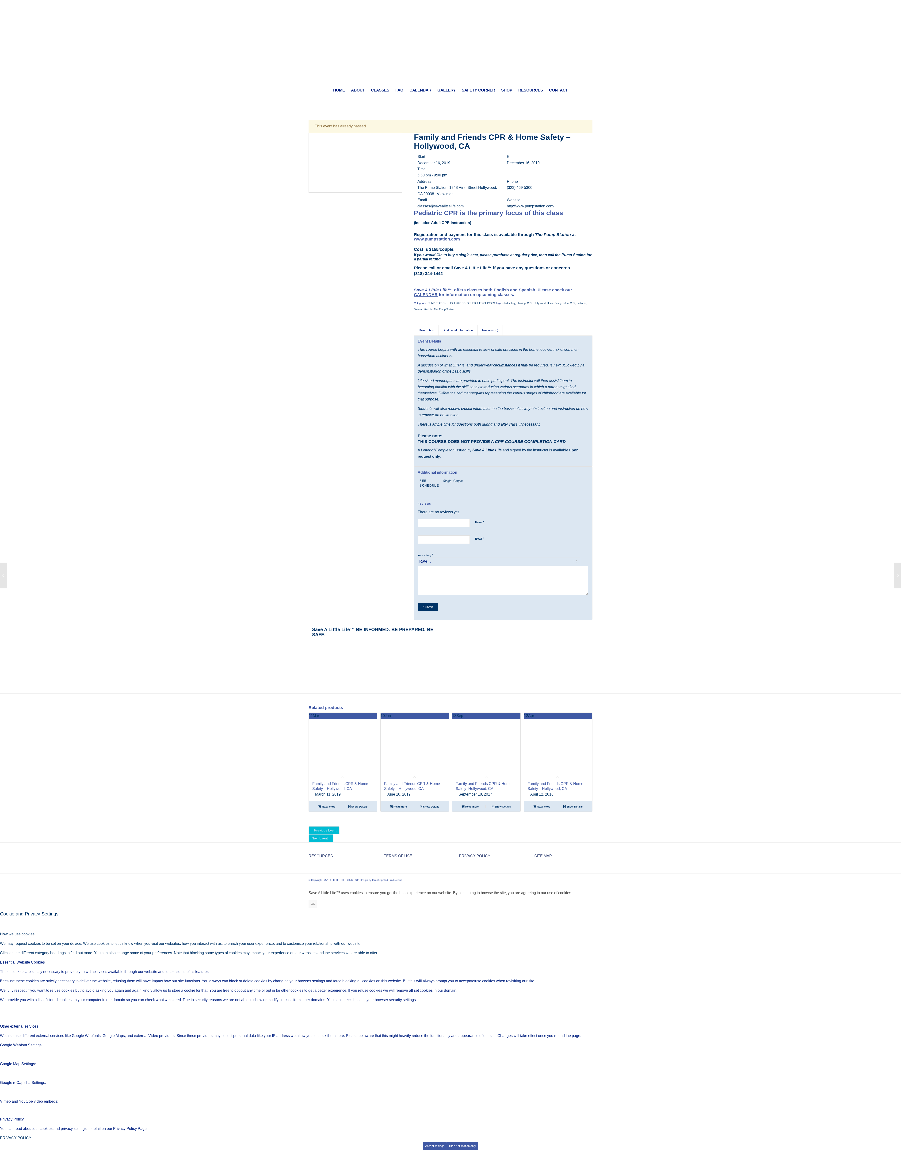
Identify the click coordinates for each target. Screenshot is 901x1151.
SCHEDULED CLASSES (481, 303)
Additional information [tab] (458, 330)
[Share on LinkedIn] (311, 654)
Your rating (425, 555)
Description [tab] (426, 330)
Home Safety (554, 303)
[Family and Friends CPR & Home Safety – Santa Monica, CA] (897, 575)
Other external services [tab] (19, 1026)
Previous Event (325, 830)
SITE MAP (543, 856)
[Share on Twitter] (311, 648)
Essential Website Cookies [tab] (22, 962)
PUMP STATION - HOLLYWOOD (447, 303)
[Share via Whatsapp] (311, 685)
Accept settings (434, 1146)
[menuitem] (339, 90)
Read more (328, 806)
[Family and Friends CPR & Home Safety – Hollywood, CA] (3, 575)
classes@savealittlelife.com (440, 206)
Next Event (320, 838)
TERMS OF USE (398, 856)
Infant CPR (569, 303)
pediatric (581, 303)
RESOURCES (321, 856)
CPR (529, 303)
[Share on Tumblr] (311, 661)
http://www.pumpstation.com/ (530, 206)
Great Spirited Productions (387, 880)
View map (445, 194)
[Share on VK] (311, 673)
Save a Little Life (423, 309)
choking (521, 303)
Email (479, 538)
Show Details (359, 806)
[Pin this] (311, 667)
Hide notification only (462, 1146)
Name (479, 522)
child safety (509, 303)
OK (313, 904)
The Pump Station (444, 309)
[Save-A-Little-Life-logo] (450, 41)
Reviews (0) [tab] (490, 330)
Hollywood (540, 303)
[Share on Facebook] (311, 642)
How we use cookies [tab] (17, 934)
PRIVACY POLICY (474, 856)
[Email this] (311, 679)
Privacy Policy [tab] (12, 1119)
